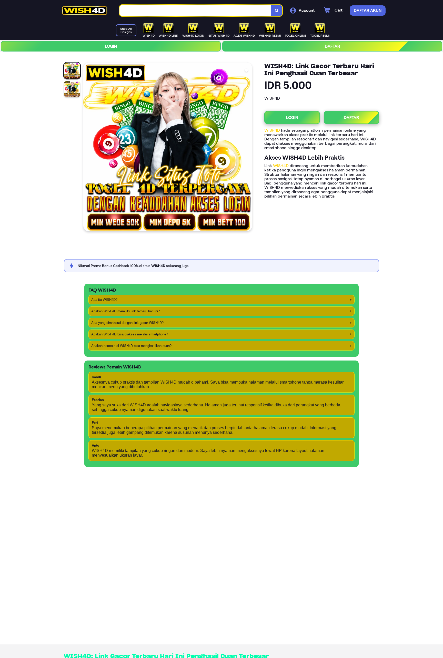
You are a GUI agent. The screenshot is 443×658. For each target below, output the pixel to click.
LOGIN (111, 46)
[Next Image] (248, 148)
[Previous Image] (87, 148)
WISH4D (272, 130)
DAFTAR (332, 46)
